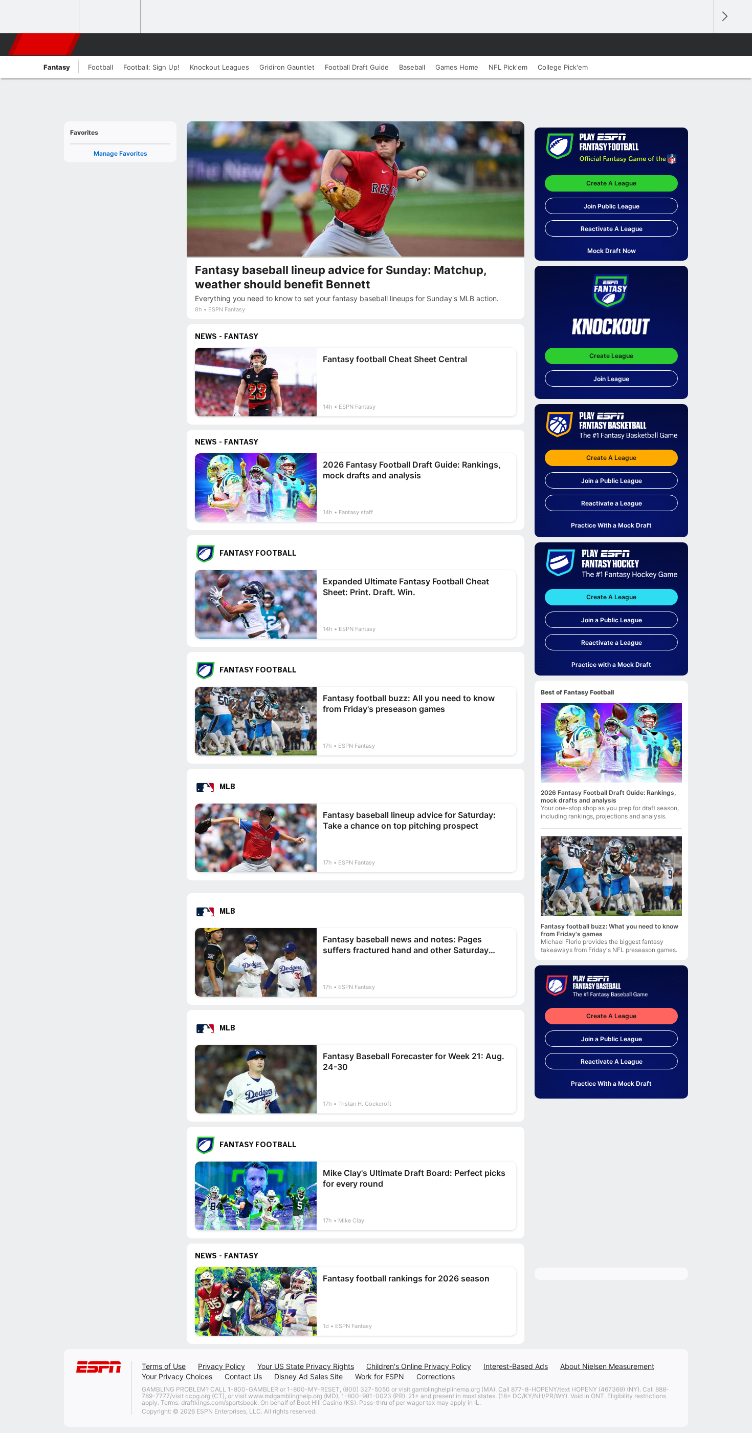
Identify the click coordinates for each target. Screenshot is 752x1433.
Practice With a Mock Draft (611, 525)
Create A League (611, 183)
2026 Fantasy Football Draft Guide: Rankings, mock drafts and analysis (608, 796)
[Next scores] (724, 16)
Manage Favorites (120, 153)
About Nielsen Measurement (607, 1366)
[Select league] (49, 17)
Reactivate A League (612, 229)
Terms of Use (164, 1366)
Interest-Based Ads (515, 1366)
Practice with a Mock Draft (611, 664)
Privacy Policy (221, 1366)
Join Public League (611, 206)
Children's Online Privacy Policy (418, 1366)
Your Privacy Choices (177, 1376)
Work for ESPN (379, 1376)
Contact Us (243, 1376)
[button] (701, 44)
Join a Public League (611, 480)
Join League (611, 379)
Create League (611, 356)
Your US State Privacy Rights (305, 1366)
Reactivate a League (611, 503)
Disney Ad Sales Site (308, 1376)
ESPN (45, 44)
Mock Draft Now (611, 251)
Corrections (435, 1376)
